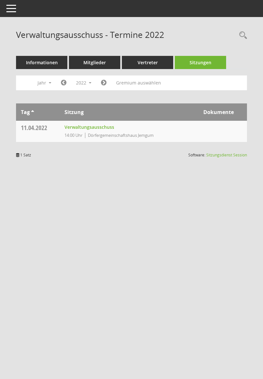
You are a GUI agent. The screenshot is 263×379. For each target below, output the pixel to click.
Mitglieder (94, 62)
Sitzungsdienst (226, 155)
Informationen (42, 62)
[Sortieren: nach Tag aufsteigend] (32, 112)
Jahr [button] (42, 83)
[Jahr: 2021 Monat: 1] (63, 83)
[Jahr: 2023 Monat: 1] (103, 83)
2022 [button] (82, 83)
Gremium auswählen (138, 83)
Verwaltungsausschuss (89, 127)
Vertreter (148, 62)
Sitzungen (200, 62)
